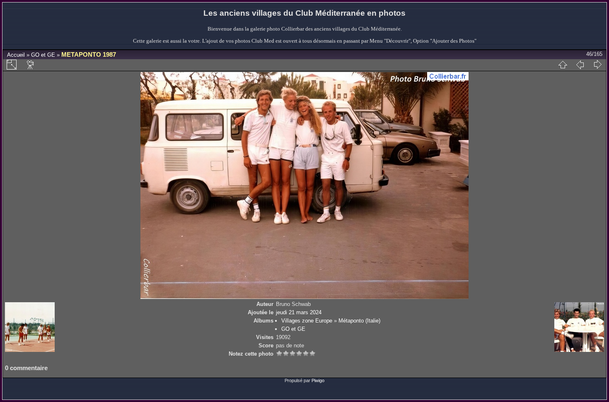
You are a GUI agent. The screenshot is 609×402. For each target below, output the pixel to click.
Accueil (16, 55)
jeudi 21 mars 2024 (298, 312)
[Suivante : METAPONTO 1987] (597, 64)
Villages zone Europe (306, 321)
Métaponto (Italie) (359, 321)
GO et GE (43, 55)
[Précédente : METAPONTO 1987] (580, 64)
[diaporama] (30, 64)
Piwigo (318, 380)
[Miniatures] (562, 64)
